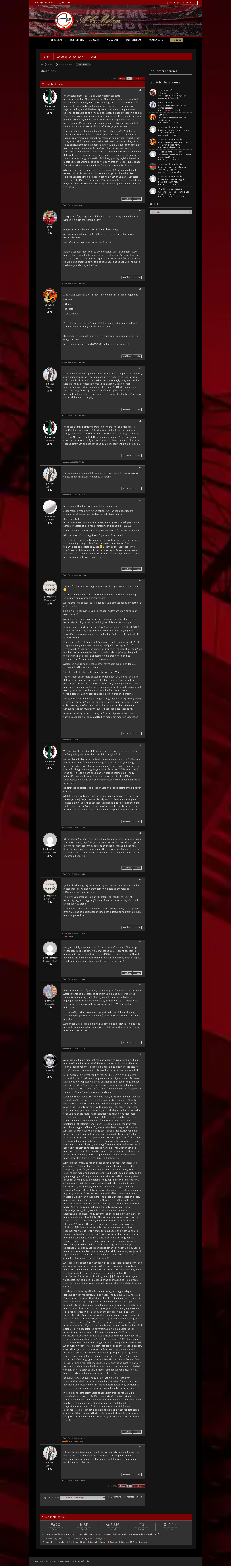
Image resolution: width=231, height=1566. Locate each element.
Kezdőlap (56, 40)
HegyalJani (51, 597)
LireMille (51, 1001)
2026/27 (94, 40)
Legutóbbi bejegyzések (70, 56)
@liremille (68, 1452)
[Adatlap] (48, 113)
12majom (51, 516)
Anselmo (51, 106)
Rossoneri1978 (167, 197)
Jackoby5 (165, 98)
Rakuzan (164, 172)
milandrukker (51, 849)
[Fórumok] (42, 64)
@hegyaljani (70, 839)
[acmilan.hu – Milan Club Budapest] (86, 20)
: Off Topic (162, 115)
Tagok (92, 56)
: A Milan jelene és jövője (170, 189)
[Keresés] (166, 2)
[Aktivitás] (51, 113)
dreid (163, 135)
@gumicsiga (70, 96)
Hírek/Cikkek (76, 40)
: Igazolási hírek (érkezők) (170, 127)
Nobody (51, 305)
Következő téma (132, 1497)
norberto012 (166, 110)
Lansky (51, 1070)
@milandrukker (71, 885)
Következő (138, 79)
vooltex (98, 1534)
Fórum (176, 40)
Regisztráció (189, 3)
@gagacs (68, 427)
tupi (51, 227)
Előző (122, 79)
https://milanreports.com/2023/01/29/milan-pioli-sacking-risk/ (96, 344)
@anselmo (69, 473)
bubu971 (65, 1441)
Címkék (160, 1534)
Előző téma (115, 1497)
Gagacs (51, 384)
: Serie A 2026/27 (166, 90)
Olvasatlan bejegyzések (141, 1534)
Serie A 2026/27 (165, 102)
